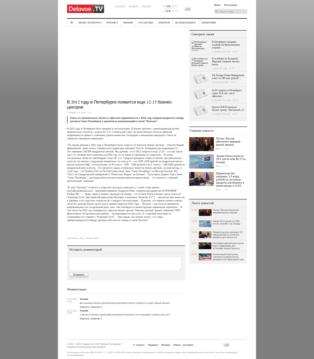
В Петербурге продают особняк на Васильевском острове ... (226, 44)
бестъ (82, 238)
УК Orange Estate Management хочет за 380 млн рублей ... (228, 76)
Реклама (146, 6)
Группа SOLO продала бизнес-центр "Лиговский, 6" (228, 108)
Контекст (112, 22)
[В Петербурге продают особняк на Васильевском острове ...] (201, 46)
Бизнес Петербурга (90, 22)
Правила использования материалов (86, 347)
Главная (71, 22)
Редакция (133, 6)
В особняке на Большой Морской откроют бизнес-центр (226, 61)
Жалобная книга (185, 22)
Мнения (128, 22)
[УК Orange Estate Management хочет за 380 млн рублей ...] (201, 79)
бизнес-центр (92, 238)
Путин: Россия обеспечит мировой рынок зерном (228, 141)
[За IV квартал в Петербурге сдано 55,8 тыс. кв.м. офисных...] (201, 94)
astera (75, 238)
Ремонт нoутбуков (183, 345)
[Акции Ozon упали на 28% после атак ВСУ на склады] (201, 162)
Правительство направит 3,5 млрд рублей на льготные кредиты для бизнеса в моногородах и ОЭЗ (230, 179)
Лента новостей (203, 203)
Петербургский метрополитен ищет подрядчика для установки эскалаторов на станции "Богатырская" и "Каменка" (228, 246)
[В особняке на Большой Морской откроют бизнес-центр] (201, 62)
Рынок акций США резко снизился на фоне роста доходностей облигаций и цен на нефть (228, 257)
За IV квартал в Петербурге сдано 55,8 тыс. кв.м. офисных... (227, 93)
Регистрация (230, 5)
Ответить (84, 307)
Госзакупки (145, 22)
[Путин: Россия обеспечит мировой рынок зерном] (201, 144)
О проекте (120, 6)
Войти (217, 5)
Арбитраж (164, 22)
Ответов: (96, 307)
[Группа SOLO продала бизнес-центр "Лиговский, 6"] (201, 111)
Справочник (208, 22)
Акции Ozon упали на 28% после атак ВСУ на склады (230, 159)
